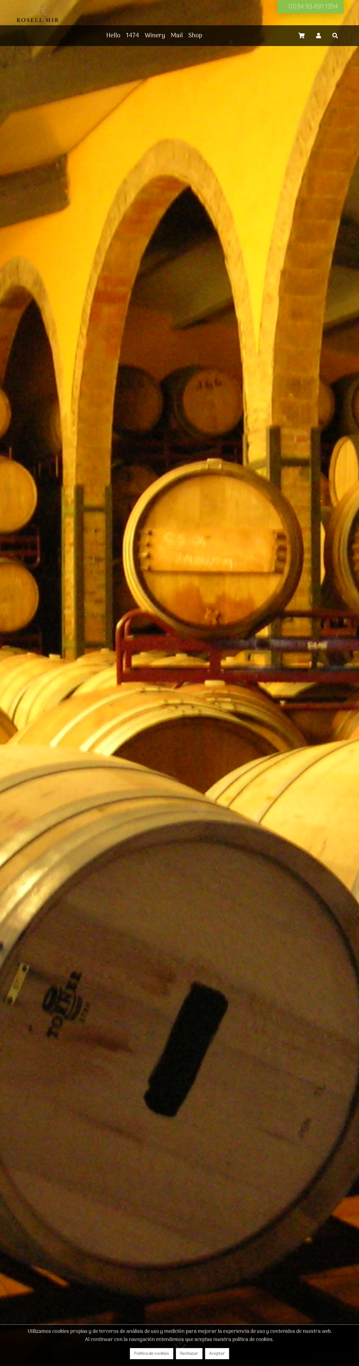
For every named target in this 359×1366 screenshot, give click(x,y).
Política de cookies (151, 1353)
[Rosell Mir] (37, 22)
